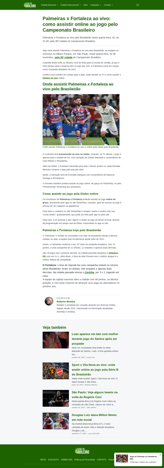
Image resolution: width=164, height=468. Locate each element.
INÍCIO (43, 460)
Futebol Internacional (70, 5)
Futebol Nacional (48, 5)
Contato (107, 5)
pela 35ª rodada (63, 57)
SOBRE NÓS (66, 460)
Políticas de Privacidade (84, 460)
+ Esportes (94, 5)
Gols (86, 5)
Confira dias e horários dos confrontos (143, 462)
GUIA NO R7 (53, 460)
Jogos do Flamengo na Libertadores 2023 (143, 458)
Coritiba (89, 272)
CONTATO (101, 460)
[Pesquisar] (137, 5)
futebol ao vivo (50, 78)
